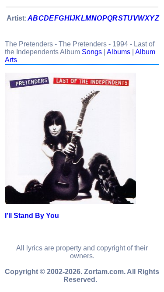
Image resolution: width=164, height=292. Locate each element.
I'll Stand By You (32, 215)
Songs (92, 52)
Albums (118, 52)
